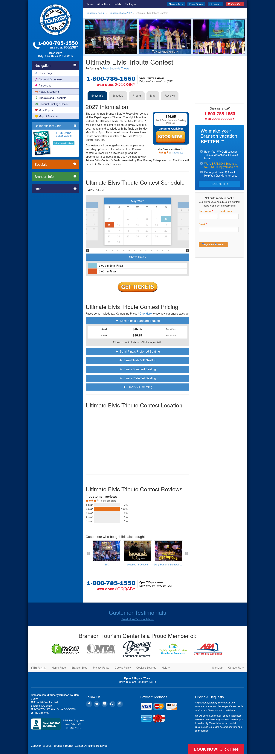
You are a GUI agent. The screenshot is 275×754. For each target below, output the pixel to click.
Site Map (217, 667)
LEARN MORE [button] (218, 183)
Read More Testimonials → (137, 619)
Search (217, 4)
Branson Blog (79, 667)
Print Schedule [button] (97, 190)
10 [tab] (157, 251)
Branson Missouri (95, 13)
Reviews (170, 95)
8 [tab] (146, 251)
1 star (89, 521)
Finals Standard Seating (139, 369)
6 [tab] (135, 251)
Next (187, 251)
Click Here (146, 313)
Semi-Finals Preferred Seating (139, 351)
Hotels (117, 4)
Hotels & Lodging (49, 91)
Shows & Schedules (50, 79)
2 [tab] (112, 251)
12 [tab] (168, 251)
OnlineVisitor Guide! (64, 134)
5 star (89, 504)
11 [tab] (163, 251)
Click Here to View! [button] (63, 143)
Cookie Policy (123, 667)
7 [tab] (140, 251)
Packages (130, 4)
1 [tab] (107, 251)
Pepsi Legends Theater (116, 68)
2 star (89, 517)
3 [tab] (118, 251)
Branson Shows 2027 (120, 13)
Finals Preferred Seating (139, 378)
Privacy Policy (101, 667)
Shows (90, 4)
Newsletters (176, 4)
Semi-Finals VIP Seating (139, 360)
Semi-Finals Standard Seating (139, 320)
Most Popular (46, 110)
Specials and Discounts (52, 98)
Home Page (46, 73)
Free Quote (196, 4)
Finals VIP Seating (139, 387)
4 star (89, 509)
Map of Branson (48, 116)
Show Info (97, 95)
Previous (87, 251)
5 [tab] (129, 251)
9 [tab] (151, 251)
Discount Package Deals (53, 104)
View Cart (236, 4)
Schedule (117, 95)
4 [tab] (123, 251)
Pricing (137, 95)
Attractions (45, 85)
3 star (89, 513)
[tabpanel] (137, 221)
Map (152, 95)
